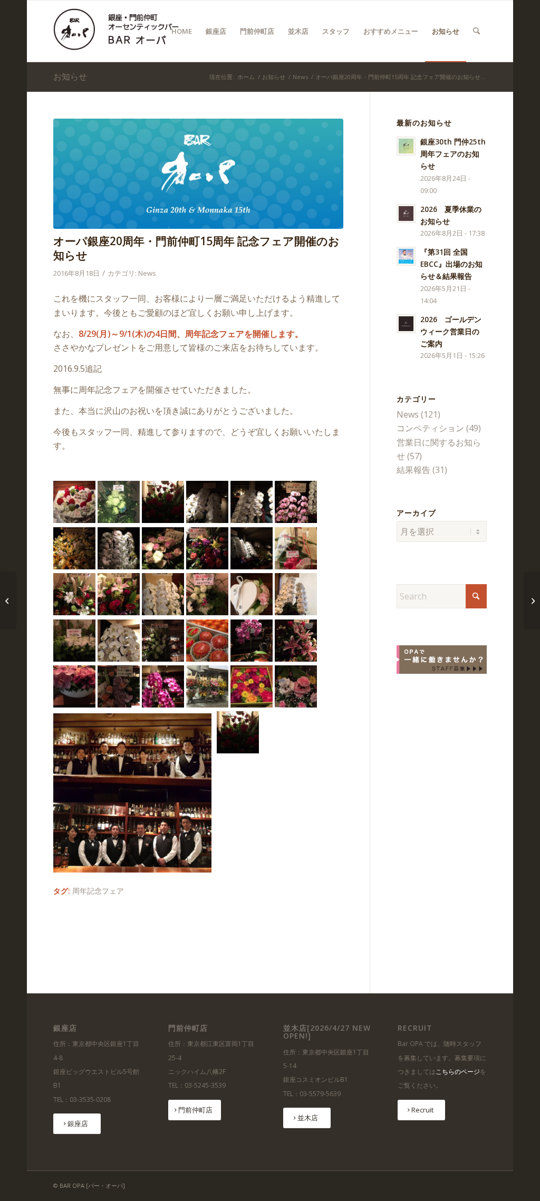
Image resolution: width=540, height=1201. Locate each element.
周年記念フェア (98, 891)
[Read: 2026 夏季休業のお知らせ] (406, 213)
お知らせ (70, 76)
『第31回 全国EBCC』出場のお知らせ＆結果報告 (451, 264)
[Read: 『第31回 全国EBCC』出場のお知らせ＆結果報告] (406, 256)
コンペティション (430, 428)
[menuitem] (182, 31)
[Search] (476, 31)
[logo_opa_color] (120, 31)
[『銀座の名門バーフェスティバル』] (8, 600)
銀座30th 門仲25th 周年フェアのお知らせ (453, 154)
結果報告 (413, 470)
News (147, 273)
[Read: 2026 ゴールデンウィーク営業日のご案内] (406, 323)
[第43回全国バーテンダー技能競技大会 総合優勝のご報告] (532, 600)
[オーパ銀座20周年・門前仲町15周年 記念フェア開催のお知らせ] (198, 174)
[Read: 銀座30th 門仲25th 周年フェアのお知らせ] (406, 146)
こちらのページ (458, 1071)
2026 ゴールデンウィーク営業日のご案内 (450, 331)
